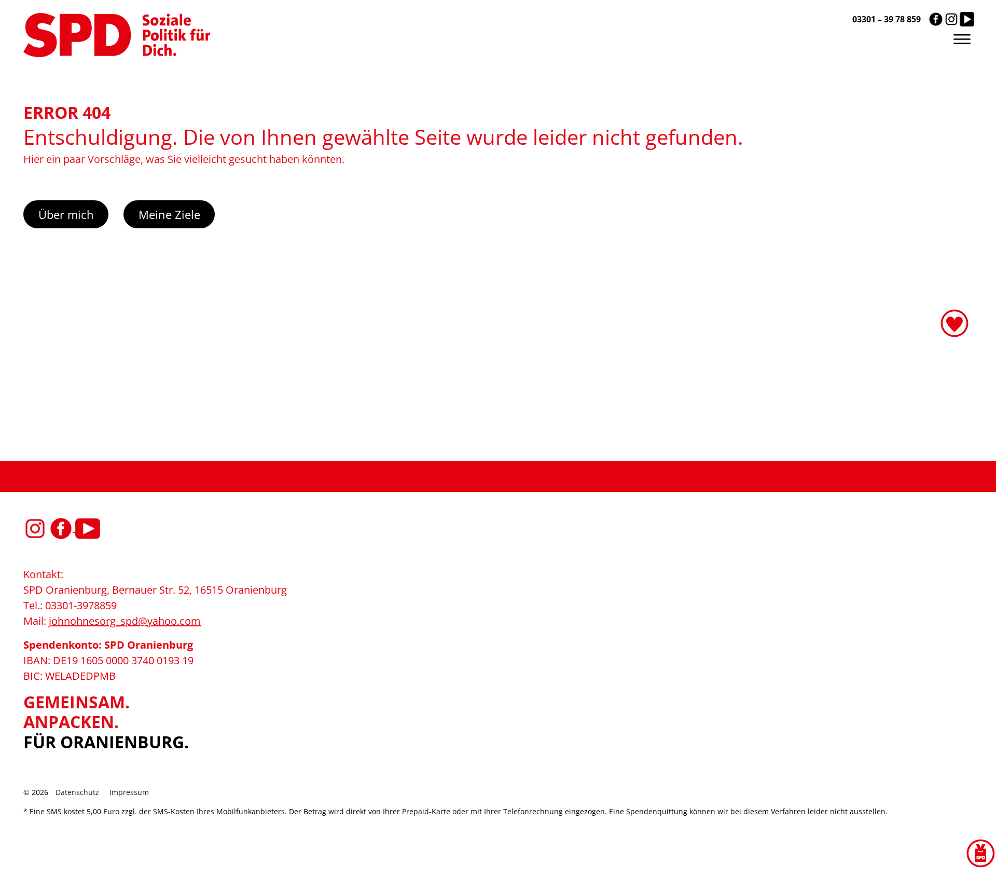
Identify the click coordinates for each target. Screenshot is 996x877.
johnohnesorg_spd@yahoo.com (125, 621)
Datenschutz (77, 792)
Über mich (66, 214)
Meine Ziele (169, 214)
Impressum (129, 792)
